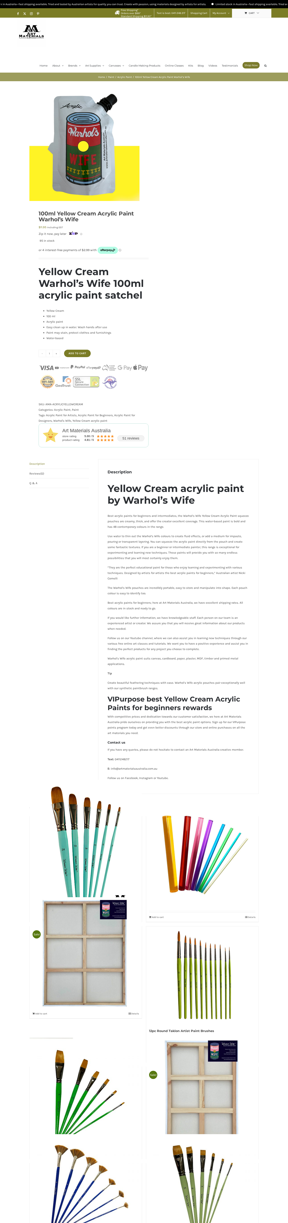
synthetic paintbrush (133, 688)
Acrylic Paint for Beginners (95, 415)
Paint (75, 410)
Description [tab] (37, 464)
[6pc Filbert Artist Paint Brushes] (86, 850)
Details (135, 1013)
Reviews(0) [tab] (36, 473)
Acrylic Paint (62, 410)
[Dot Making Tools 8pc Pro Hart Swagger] (202, 850)
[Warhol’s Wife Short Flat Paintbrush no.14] (202, 1190)
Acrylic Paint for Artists (61, 415)
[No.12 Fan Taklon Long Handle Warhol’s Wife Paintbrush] (86, 1190)
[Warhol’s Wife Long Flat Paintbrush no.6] (86, 1094)
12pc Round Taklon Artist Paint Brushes (181, 1031)
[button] (265, 65)
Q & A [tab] (33, 483)
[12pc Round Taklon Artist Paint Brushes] (202, 975)
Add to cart (77, 353)
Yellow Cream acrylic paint (89, 420)
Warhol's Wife (62, 420)
